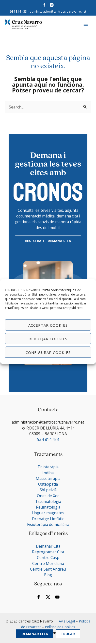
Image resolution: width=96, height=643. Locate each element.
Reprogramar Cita (48, 552)
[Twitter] (48, 597)
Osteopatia (48, 484)
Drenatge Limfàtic (48, 518)
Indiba (48, 472)
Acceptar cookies (48, 324)
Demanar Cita (34, 633)
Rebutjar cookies (48, 338)
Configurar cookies (48, 352)
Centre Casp (48, 557)
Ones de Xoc (48, 495)
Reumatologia (48, 507)
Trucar (68, 633)
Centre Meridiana (48, 563)
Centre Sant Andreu (48, 569)
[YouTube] (57, 597)
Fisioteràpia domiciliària (48, 524)
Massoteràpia (48, 478)
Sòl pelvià (48, 490)
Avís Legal (66, 621)
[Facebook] (38, 597)
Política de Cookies (60, 626)
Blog (48, 575)
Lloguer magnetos (48, 512)
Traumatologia (48, 501)
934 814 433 (18, 11)
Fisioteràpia (48, 467)
